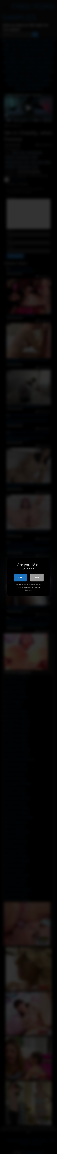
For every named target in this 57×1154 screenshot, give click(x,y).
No (37, 577)
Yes (20, 577)
